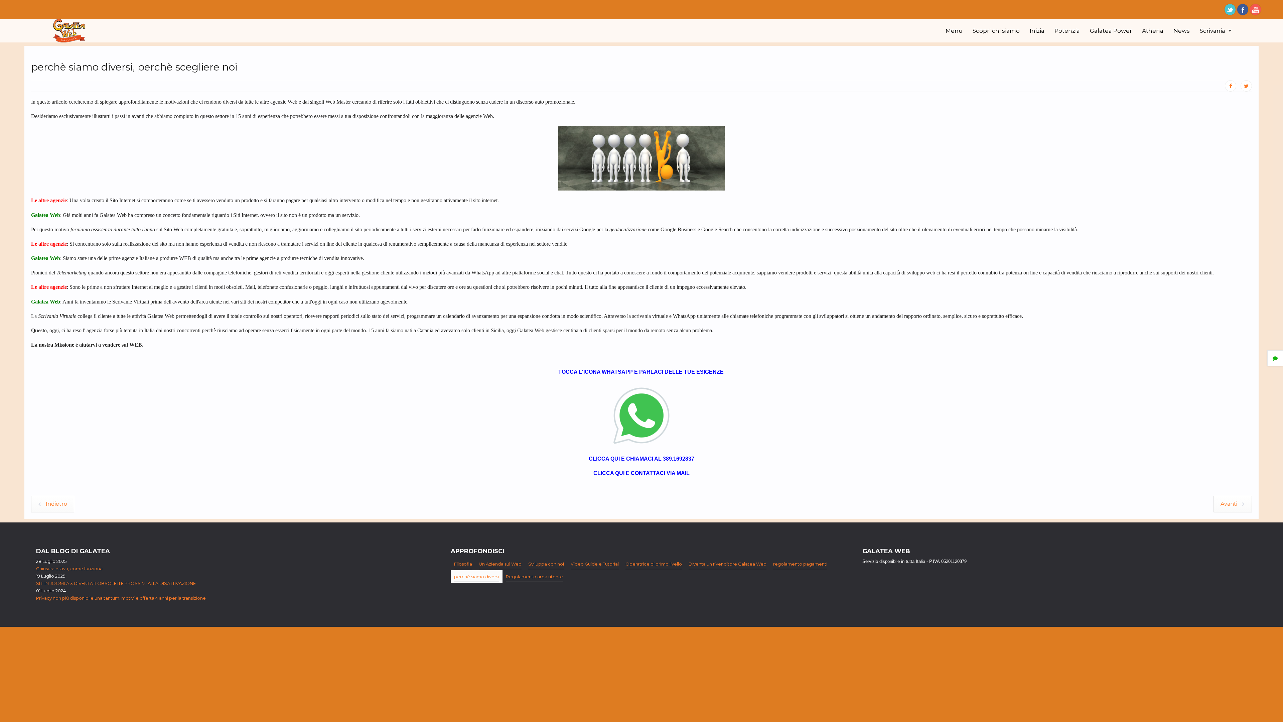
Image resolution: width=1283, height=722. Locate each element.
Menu (954, 30)
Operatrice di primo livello (653, 564)
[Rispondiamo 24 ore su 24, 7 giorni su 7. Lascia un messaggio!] (641, 414)
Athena (1152, 30)
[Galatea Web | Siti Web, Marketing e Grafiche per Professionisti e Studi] (69, 30)
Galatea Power (1111, 30)
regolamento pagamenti (800, 564)
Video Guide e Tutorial (595, 564)
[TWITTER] (1246, 86)
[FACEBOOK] (1230, 86)
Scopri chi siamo (996, 30)
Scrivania (1213, 30)
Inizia (1037, 30)
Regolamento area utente (534, 576)
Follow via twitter (1230, 9)
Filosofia (463, 564)
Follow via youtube (1255, 9)
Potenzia (1067, 30)
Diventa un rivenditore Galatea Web (727, 564)
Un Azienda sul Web (500, 564)
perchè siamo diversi (476, 576)
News (1181, 30)
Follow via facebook (1242, 9)
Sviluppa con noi (546, 564)
